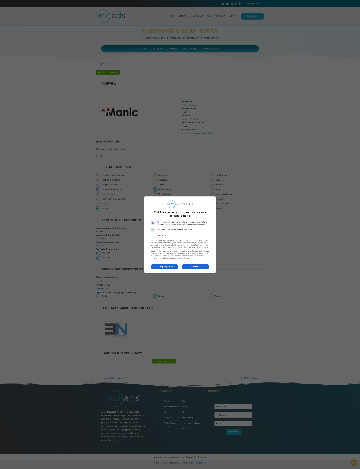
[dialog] (180, 234)
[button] (180, 236)
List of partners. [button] (202, 247)
